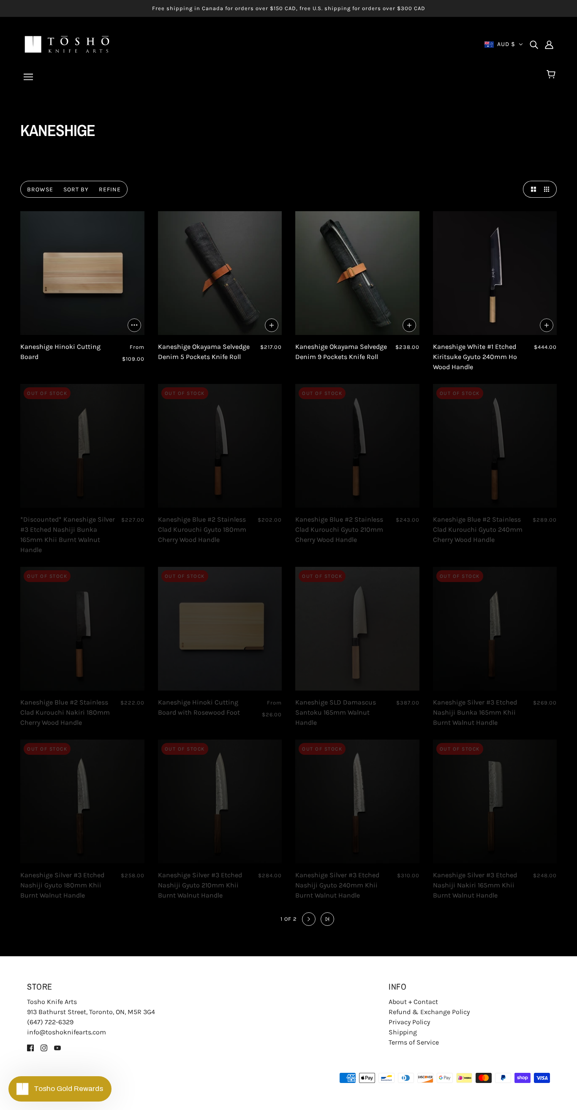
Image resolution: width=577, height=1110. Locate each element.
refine (110, 189)
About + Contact (413, 1002)
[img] (534, 44)
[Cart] (552, 75)
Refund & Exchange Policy (429, 1012)
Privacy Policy (409, 1022)
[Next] (309, 919)
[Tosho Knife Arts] (67, 44)
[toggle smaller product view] (548, 189)
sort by (76, 189)
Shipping (403, 1032)
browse (40, 189)
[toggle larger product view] (531, 189)
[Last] (327, 919)
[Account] (549, 44)
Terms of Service (414, 1042)
